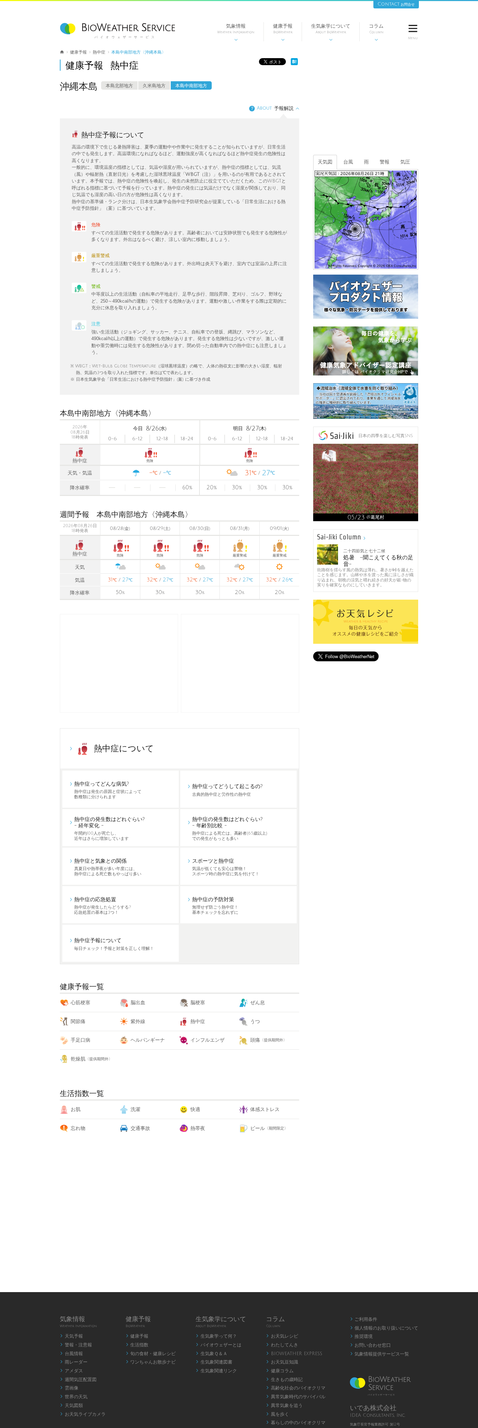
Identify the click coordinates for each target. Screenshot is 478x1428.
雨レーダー (73, 1362)
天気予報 (71, 1336)
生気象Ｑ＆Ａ (211, 1353)
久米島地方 (154, 85)
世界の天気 (73, 1396)
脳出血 (138, 1002)
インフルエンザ (207, 1040)
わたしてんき (282, 1345)
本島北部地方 (119, 85)
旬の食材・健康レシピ (151, 1353)
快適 (195, 1109)
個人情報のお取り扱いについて (384, 1328)
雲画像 (69, 1388)
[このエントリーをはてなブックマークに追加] (294, 63)
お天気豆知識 (282, 1362)
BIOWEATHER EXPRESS (294, 1353)
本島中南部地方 (191, 85)
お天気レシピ (282, 1336)
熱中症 (197, 1021)
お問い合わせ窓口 (370, 1345)
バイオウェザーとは (218, 1345)
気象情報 (235, 32)
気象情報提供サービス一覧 (379, 1354)
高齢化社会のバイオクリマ (295, 1388)
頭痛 (268, 1040)
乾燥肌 (91, 1059)
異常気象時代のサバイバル (295, 1396)
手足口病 (80, 1040)
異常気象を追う (284, 1405)
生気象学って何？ (216, 1336)
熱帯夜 (197, 1128)
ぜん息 (257, 1002)
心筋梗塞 (80, 1002)
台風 (348, 162)
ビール (269, 1128)
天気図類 (71, 1405)
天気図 (325, 162)
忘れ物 (78, 1128)
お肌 (75, 1109)
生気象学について (330, 32)
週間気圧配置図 (78, 1379)
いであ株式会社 (373, 1408)
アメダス (71, 1370)
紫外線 (138, 1021)
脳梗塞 (197, 1002)
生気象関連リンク (216, 1370)
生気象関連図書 (214, 1362)
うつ (255, 1021)
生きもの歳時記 (284, 1379)
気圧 (405, 162)
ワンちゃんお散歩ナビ (151, 1362)
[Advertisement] (240, 663)
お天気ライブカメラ (83, 1414)
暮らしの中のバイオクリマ (295, 1422)
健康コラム (280, 1370)
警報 (384, 162)
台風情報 (71, 1353)
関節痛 (78, 1021)
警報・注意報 (76, 1345)
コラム (376, 32)
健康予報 (283, 32)
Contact (396, 4)
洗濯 (135, 1109)
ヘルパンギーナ (148, 1040)
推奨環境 (361, 1336)
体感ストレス (265, 1109)
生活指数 (137, 1345)
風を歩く (277, 1414)
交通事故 (140, 1128)
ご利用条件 (364, 1319)
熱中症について (124, 748)
